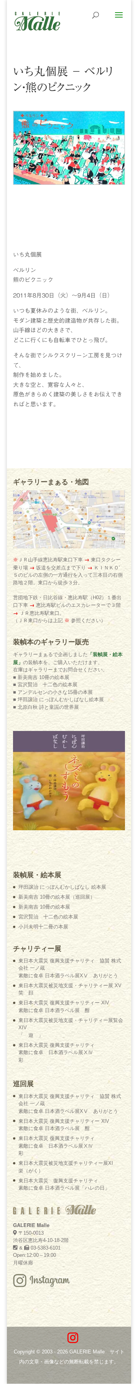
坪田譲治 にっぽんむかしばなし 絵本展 (62, 887)
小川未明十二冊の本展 (43, 927)
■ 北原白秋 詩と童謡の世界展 (46, 707)
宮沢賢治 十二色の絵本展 (48, 917)
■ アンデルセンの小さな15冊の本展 (53, 692)
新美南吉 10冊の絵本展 (44, 907)
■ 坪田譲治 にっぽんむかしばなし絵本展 (58, 699)
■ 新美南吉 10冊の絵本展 (41, 677)
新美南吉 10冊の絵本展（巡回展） (56, 897)
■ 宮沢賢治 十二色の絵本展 (45, 684)
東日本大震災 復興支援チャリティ (56, 1052)
